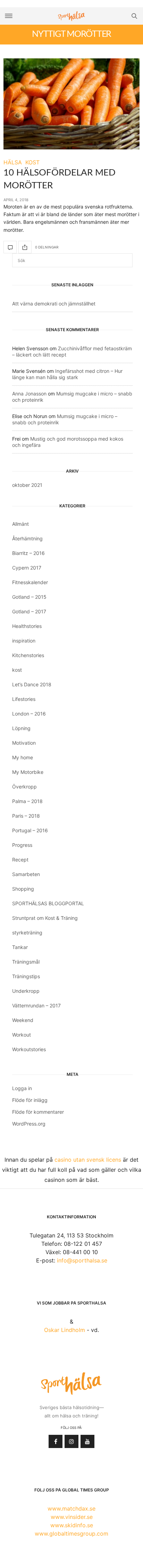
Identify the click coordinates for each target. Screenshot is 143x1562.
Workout (21, 1035)
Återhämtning (27, 538)
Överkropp (24, 787)
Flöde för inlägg (30, 1100)
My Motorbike (27, 772)
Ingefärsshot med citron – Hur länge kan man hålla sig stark (67, 374)
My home (22, 757)
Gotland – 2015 (29, 597)
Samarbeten (26, 874)
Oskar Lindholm (64, 1329)
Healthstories (27, 626)
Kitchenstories (28, 655)
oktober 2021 (27, 485)
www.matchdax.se (71, 1508)
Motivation (24, 743)
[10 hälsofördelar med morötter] (71, 103)
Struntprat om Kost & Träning (45, 918)
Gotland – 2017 (29, 611)
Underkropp (26, 991)
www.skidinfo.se (71, 1525)
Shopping (23, 889)
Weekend (22, 1020)
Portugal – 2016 (30, 830)
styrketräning (27, 932)
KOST (32, 162)
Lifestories (23, 699)
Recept (20, 859)
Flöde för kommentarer (38, 1112)
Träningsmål (26, 962)
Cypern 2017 (26, 568)
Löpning (21, 728)
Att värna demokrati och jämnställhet (53, 303)
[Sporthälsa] (71, 16)
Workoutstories (29, 1049)
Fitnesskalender (30, 582)
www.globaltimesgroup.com (71, 1533)
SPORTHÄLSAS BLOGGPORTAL (48, 903)
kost (17, 670)
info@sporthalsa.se (82, 1260)
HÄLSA (12, 162)
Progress (22, 845)
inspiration (23, 641)
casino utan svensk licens (87, 1159)
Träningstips (26, 976)
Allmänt (20, 524)
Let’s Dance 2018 (31, 684)
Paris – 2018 (26, 816)
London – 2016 (29, 714)
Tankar (20, 947)
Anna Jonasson (29, 393)
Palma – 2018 (27, 801)
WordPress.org (28, 1124)
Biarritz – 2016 (28, 553)
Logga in (22, 1088)
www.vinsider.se (72, 1516)
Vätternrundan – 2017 (36, 1005)
